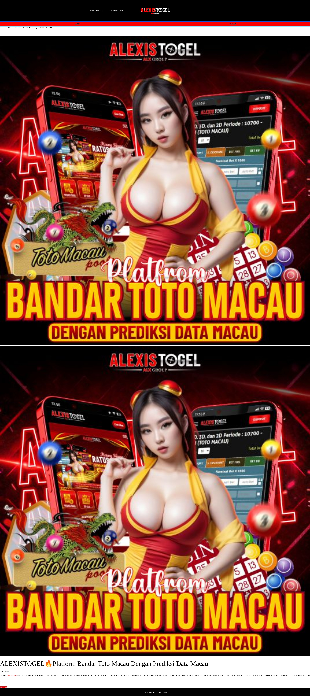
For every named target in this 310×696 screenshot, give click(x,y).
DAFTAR (232, 24)
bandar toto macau (12, 675)
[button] (3, 687)
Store (1, 28)
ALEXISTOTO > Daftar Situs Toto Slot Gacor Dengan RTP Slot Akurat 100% (29, 28)
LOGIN (77, 24)
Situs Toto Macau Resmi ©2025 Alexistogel (155, 692)
